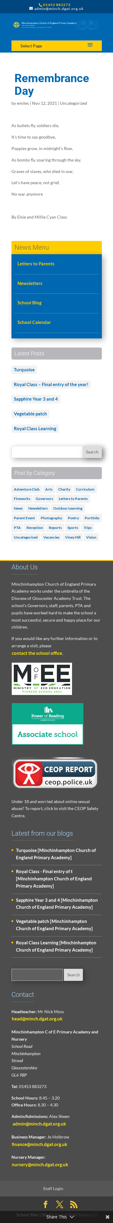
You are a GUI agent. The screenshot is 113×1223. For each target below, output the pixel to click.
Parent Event (24, 518)
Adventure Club (26, 489)
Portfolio (92, 518)
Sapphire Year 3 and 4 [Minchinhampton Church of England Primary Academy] (57, 903)
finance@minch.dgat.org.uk (39, 1144)
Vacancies (51, 537)
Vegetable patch (30, 413)
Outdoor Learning (67, 508)
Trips (88, 527)
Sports (72, 527)
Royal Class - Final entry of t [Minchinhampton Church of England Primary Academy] (54, 878)
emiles (23, 103)
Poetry (73, 518)
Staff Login (53, 1188)
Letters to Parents (36, 263)
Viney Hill (72, 537)
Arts (48, 489)
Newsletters (29, 283)
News (18, 508)
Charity (64, 489)
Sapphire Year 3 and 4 (36, 399)
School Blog (29, 302)
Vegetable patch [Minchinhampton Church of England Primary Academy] (54, 924)
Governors (44, 498)
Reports (55, 527)
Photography (51, 518)
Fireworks (22, 498)
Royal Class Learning (35, 428)
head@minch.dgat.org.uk (37, 1018)
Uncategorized (73, 103)
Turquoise (24, 369)
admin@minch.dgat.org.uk (39, 1123)
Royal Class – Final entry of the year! (51, 384)
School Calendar (34, 322)
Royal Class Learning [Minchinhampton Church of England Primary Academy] (56, 946)
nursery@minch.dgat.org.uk (40, 1164)
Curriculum (85, 489)
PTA (17, 527)
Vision (91, 537)
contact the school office (37, 653)
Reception (35, 527)
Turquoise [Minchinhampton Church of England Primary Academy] (56, 853)
